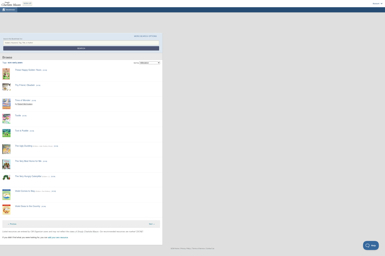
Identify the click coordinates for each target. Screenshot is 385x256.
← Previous (12, 224)
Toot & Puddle (21, 130)
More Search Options (145, 36)
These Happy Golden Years (28, 69)
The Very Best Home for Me (28, 160)
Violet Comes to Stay (25, 190)
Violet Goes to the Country (27, 206)
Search (81, 48)
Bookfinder (10, 9)
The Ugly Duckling (23, 145)
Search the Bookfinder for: (13, 39)
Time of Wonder (22, 100)
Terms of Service (198, 248)
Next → (152, 224)
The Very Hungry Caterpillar (28, 176)
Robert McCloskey (24, 104)
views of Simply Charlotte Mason (84, 231)
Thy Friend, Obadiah (25, 84)
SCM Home (175, 248)
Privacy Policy (185, 248)
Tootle (18, 115)
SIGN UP (27, 3)
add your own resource (58, 237)
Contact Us (210, 248)
